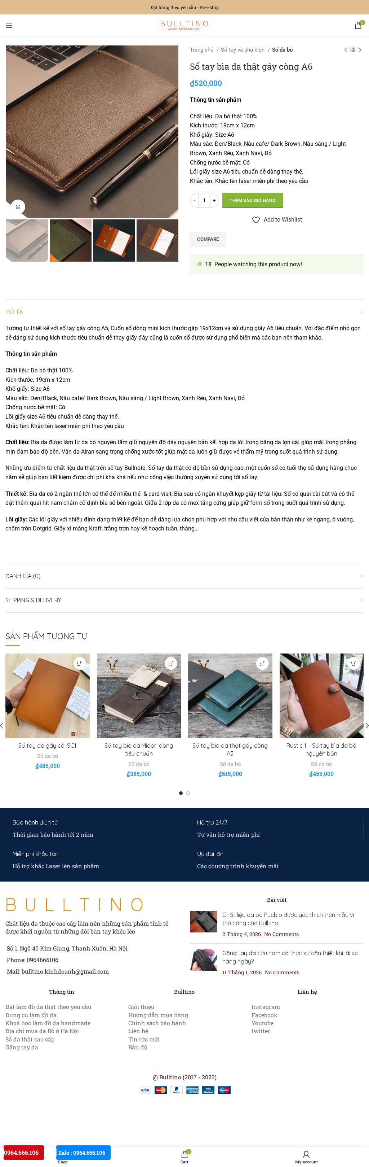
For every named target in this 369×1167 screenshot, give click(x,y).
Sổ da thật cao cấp (29, 1039)
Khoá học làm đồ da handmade (47, 1023)
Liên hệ (138, 1031)
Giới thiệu (141, 1006)
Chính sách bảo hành (157, 1023)
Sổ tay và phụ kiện (243, 50)
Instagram (266, 1006)
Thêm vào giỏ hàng (253, 200)
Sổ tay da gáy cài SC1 (47, 745)
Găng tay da (21, 1047)
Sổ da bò (282, 50)
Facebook (264, 1015)
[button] (80, 663)
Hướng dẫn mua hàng (158, 1015)
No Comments (281, 934)
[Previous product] (345, 49)
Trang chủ (202, 50)
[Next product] (360, 49)
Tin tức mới (144, 1039)
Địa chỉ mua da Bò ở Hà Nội (42, 1031)
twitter (261, 1031)
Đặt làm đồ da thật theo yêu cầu (48, 1006)
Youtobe (263, 1023)
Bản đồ (137, 1047)
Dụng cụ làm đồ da (31, 1015)
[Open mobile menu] (9, 25)
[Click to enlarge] (18, 207)
